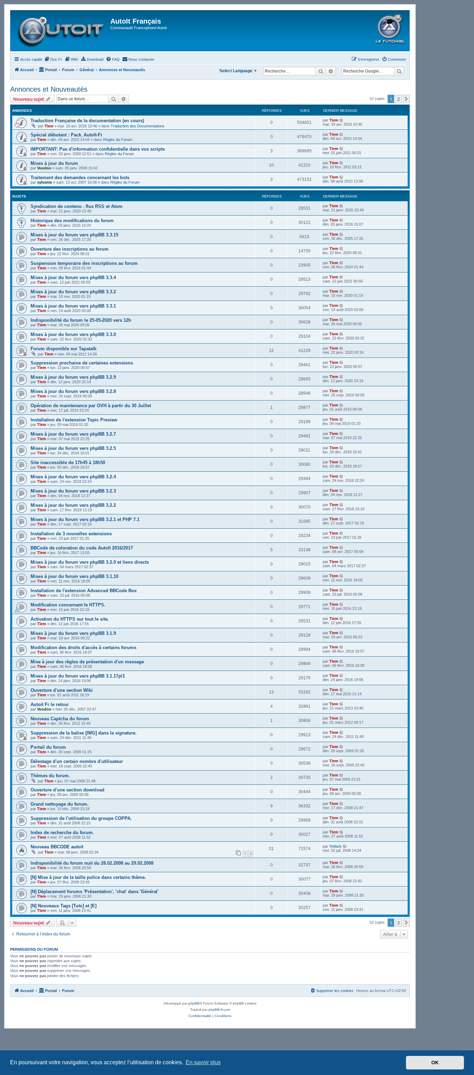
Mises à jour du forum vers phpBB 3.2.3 (73, 491)
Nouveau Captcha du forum (60, 718)
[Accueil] (61, 30)
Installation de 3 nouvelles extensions (71, 533)
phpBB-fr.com (219, 1009)
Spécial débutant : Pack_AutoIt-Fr (66, 134)
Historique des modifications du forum (72, 220)
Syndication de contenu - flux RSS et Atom (76, 206)
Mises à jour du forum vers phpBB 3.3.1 (73, 306)
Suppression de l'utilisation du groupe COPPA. (81, 818)
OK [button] (435, 1062)
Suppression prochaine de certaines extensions (82, 363)
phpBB (194, 1003)
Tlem (48, 126)
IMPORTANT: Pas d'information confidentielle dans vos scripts (98, 149)
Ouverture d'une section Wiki (62, 690)
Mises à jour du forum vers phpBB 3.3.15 (74, 234)
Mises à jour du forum (54, 163)
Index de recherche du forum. (62, 832)
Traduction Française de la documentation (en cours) (87, 120)
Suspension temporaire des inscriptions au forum (84, 263)
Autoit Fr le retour (50, 704)
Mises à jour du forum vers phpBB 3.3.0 (73, 334)
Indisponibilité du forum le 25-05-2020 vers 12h (81, 320)
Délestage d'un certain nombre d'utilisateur (77, 761)
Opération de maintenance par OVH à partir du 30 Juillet (91, 405)
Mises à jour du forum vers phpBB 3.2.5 (73, 448)
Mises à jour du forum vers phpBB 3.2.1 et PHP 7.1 (85, 519)
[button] (406, 99)
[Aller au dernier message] (341, 120)
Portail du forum (48, 747)
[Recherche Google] (399, 71)
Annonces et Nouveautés (48, 89)
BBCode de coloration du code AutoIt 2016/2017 (82, 548)
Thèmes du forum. (50, 775)
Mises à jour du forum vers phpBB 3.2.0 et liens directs (90, 562)
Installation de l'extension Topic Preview (74, 419)
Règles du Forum (117, 139)
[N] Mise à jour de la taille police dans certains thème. (88, 877)
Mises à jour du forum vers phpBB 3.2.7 (73, 434)
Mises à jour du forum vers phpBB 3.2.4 (73, 476)
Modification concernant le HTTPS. (68, 604)
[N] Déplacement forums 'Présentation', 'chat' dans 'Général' (95, 891)
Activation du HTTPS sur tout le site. (70, 619)
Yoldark (335, 846)
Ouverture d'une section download (67, 789)
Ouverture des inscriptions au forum (70, 249)
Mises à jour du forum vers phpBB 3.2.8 (73, 391)
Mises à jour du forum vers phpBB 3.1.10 (74, 576)
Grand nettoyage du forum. (59, 804)
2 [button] (398, 99)
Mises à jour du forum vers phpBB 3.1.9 (73, 633)
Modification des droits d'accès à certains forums (83, 647)
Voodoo (44, 168)
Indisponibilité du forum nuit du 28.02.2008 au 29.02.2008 (92, 863)
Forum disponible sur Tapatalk (63, 348)
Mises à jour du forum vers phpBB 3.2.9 (73, 377)
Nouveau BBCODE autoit (57, 846)
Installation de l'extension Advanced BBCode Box (84, 590)
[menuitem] (53, 59)
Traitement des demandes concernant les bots (80, 177)
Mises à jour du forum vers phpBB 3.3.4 (73, 277)
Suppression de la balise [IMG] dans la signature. (84, 733)
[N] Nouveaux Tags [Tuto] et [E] (63, 905)
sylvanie (44, 182)
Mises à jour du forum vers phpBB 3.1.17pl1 (78, 676)
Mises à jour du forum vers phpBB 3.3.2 (73, 291)
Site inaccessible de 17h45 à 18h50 (68, 462)
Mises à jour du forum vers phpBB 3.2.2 (73, 505)
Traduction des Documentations (137, 126)
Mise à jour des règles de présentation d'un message (87, 661)
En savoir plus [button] (203, 1062)
